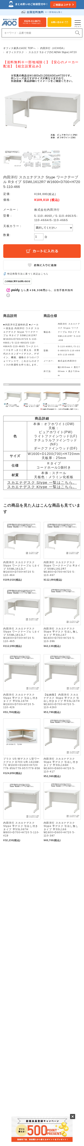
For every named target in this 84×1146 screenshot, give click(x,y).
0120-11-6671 (32, 22)
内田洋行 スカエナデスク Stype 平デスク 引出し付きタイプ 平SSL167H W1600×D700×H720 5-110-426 (20, 701)
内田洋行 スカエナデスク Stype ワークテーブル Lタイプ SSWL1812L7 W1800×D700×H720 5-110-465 (21, 635)
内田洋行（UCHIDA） (53, 48)
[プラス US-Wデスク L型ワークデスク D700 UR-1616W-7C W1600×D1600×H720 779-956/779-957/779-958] (21, 736)
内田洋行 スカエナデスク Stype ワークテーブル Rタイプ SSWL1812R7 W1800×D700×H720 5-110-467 (62, 568)
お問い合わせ (57, 22)
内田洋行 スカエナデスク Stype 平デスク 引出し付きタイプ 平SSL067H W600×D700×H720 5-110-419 (21, 829)
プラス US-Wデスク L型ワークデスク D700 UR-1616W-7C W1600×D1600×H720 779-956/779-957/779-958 (21, 763)
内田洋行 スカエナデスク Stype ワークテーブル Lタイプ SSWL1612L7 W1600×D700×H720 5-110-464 (21, 568)
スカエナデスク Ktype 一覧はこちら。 (42, 487)
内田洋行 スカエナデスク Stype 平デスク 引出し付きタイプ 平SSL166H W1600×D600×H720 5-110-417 (61, 765)
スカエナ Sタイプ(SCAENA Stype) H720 (53, 52)
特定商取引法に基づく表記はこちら (28, 274)
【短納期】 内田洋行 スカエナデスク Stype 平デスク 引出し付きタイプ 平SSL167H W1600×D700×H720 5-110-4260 (62, 701)
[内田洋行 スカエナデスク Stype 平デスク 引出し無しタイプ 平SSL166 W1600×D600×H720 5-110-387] (62, 800)
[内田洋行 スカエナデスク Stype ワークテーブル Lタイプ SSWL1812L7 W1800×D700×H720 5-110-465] (21, 606)
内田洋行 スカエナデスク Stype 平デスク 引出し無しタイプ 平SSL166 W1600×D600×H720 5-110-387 (61, 829)
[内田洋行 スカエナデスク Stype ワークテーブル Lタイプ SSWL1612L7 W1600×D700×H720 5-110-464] (21, 540)
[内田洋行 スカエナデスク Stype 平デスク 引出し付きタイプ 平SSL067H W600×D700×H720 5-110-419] (21, 800)
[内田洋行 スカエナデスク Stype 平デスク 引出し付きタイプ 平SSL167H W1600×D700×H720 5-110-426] (21, 672)
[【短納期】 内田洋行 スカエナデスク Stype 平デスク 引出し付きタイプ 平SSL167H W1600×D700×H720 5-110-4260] (62, 672)
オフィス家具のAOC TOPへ (19, 48)
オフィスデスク (15, 52)
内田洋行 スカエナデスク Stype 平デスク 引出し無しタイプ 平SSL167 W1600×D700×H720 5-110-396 (61, 635)
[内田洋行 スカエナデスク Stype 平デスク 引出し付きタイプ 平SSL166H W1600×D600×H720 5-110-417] (62, 736)
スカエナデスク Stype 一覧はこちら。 (42, 483)
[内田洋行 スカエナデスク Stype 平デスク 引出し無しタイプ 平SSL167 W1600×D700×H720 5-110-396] (62, 606)
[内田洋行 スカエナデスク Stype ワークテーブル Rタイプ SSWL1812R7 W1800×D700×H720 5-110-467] (62, 540)
